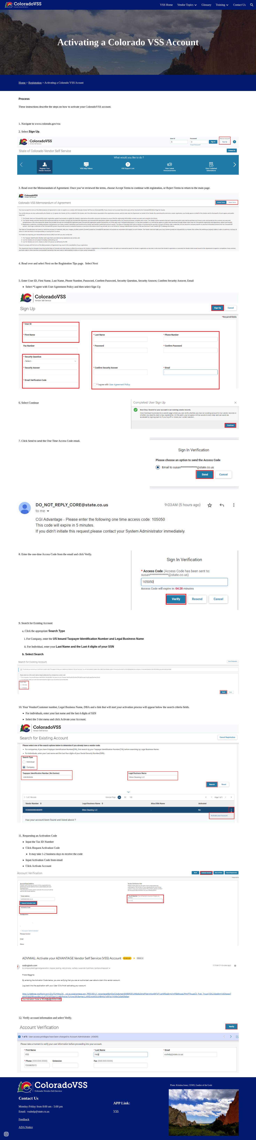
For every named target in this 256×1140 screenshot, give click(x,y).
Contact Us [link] (239, 4)
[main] (128, 42)
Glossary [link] (206, 4)
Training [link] (220, 4)
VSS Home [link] (166, 4)
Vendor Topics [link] (185, 4)
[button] (252, 5)
